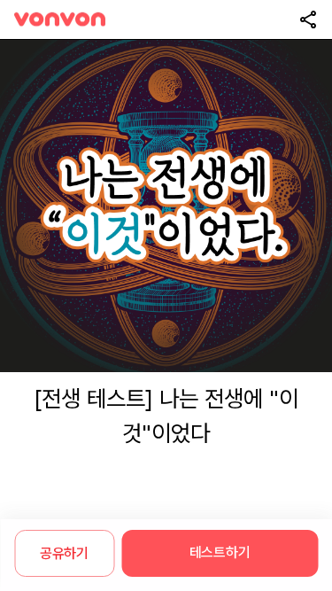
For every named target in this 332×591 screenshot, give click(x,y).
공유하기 (64, 553)
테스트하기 (219, 552)
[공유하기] (308, 19)
